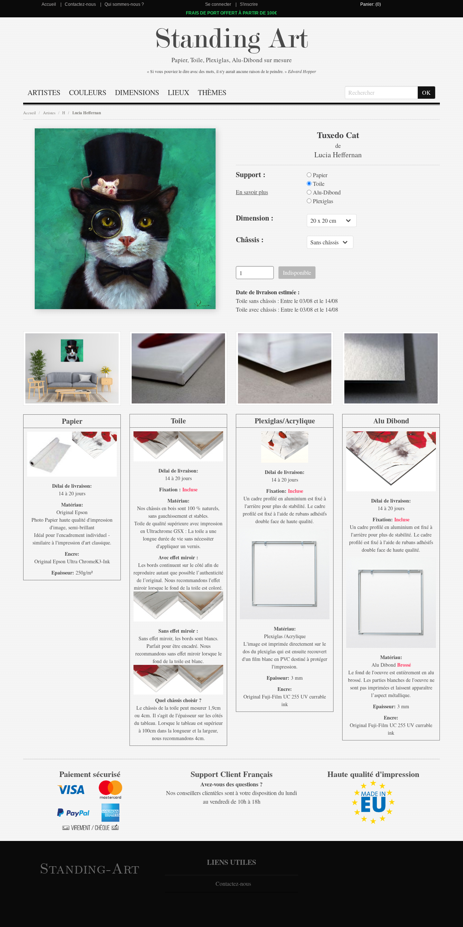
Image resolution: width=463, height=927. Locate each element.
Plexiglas (322, 201)
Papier (319, 175)
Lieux (178, 92)
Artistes (43, 92)
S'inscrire (249, 4)
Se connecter (218, 4)
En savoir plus (252, 192)
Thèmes (212, 92)
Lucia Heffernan (86, 113)
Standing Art (232, 39)
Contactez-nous (80, 4)
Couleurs (87, 92)
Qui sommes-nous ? (124, 4)
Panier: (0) (370, 4)
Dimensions (137, 92)
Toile (317, 183)
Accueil (49, 4)
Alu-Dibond (326, 192)
